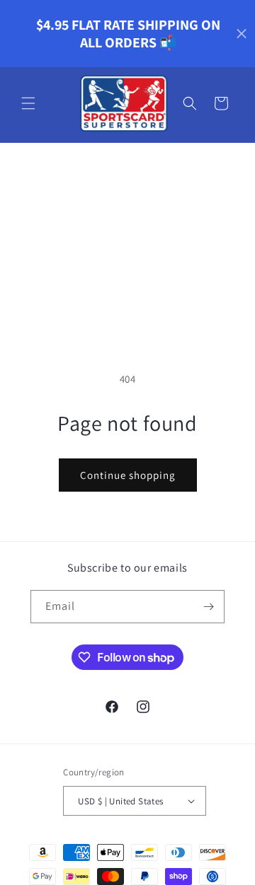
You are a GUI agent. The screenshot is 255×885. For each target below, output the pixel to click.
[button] (28, 103)
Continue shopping (128, 475)
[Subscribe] (208, 606)
